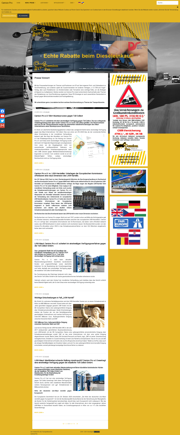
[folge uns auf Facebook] (2, 111)
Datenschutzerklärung (9, 15)
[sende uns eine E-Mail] (2, 125)
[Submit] (79, 3)
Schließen (177, 7)
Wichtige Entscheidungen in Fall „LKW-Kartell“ (54, 297)
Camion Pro (7, 3)
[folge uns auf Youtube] (2, 116)
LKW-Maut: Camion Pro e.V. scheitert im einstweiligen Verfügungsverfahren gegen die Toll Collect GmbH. (70, 244)
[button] (41, 56)
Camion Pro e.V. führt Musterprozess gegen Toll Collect (58, 116)
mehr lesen (38, 163)
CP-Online (46, 112)
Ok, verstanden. (23, 15)
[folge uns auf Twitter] (2, 120)
